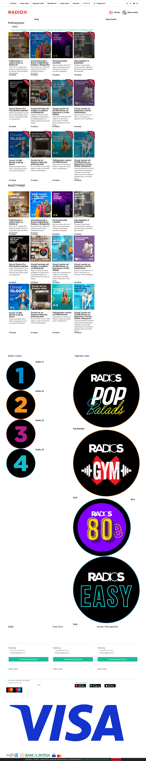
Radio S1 (25, 30)
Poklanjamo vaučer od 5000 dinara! (61, 161)
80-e (133, 499)
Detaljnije (12, 75)
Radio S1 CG (63, 30)
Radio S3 (43, 30)
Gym (75, 497)
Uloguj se (100, 3)
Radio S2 (34, 30)
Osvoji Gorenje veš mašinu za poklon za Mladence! (40, 110)
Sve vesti (15, 30)
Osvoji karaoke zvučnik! (59, 62)
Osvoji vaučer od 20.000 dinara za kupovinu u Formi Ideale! (60, 111)
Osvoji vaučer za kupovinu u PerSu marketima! (82, 110)
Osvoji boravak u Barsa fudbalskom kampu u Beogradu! (40, 63)
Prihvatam (116, 759)
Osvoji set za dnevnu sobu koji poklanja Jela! (39, 162)
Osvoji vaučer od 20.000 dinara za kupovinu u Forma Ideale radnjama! (83, 163)
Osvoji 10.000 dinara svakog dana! (16, 162)
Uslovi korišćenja (81, 683)
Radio (15, 26)
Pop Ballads (78, 428)
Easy (75, 624)
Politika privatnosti (15, 683)
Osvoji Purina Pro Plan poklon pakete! (18, 109)
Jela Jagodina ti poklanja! (81, 62)
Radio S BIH (88, 30)
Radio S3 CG (75, 30)
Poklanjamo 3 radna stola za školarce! (16, 63)
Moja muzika (133, 12)
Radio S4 (52, 30)
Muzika (117, 12)
